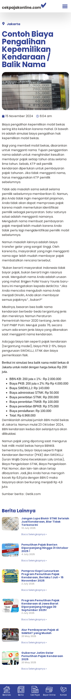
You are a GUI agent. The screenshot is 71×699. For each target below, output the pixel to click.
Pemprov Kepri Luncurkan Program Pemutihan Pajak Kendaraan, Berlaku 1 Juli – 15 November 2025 (42, 575)
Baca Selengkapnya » (34, 534)
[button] (65, 6)
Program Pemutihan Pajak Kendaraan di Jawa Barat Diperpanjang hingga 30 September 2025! (40, 605)
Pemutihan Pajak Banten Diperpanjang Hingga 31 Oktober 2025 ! (44, 548)
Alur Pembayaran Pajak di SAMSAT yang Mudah (40, 631)
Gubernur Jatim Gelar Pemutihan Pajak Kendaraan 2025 (42, 656)
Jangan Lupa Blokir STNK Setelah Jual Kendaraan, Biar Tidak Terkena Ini (45, 522)
